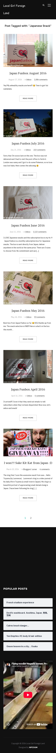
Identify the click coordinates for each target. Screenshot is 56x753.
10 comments (39, 317)
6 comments (40, 396)
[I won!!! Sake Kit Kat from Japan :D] (28, 430)
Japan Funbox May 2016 (28, 310)
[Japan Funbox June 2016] (28, 188)
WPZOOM (33, 747)
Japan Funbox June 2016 (28, 225)
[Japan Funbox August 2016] (28, 35)
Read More (28, 98)
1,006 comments (41, 79)
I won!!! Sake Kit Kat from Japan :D (28, 463)
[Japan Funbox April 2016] (28, 351)
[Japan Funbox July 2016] (28, 111)
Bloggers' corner (30, 469)
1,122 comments (39, 232)
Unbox (28, 79)
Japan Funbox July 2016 (28, 143)
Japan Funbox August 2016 (28, 73)
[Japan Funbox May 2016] (28, 273)
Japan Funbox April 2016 (28, 389)
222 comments (39, 150)
